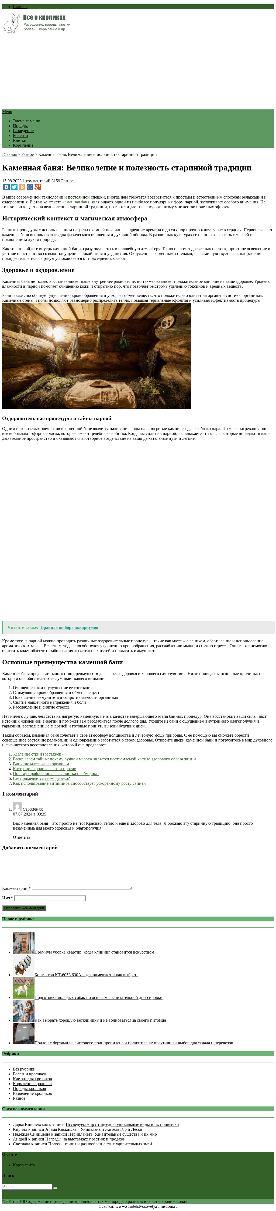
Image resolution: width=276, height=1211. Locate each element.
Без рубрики (24, 1069)
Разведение (23, 130)
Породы (20, 125)
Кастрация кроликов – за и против (44, 768)
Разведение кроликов (32, 1093)
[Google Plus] (37, 187)
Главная (20, 6)
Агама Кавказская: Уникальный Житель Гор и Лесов (93, 1129)
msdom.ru (169, 1206)
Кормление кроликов (32, 1083)
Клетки (19, 140)
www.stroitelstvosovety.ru (137, 1206)
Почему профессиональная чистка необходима (56, 773)
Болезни (20, 135)
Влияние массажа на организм (41, 764)
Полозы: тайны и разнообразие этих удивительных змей (100, 1144)
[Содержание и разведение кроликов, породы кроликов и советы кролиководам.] (36, 31)
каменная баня (76, 202)
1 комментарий (36, 181)
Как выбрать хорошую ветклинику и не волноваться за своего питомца (100, 1020)
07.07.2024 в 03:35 (29, 814)
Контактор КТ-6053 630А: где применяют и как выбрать (86, 974)
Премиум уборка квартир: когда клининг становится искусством (94, 952)
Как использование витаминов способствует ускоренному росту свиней (79, 783)
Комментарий (16, 888)
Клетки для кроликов (32, 1078)
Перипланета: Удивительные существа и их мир (112, 1134)
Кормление (23, 145)
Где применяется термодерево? (41, 778)
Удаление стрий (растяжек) (38, 754)
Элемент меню (26, 121)
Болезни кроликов (29, 1074)
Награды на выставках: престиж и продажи (85, 1139)
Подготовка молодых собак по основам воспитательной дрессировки (98, 997)
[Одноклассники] (22, 187)
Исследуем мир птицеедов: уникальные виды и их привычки (122, 1124)
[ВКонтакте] (6, 187)
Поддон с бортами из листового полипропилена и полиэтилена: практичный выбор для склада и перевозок (133, 1043)
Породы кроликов (29, 1088)
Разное (27, 154)
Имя (7, 897)
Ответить (21, 837)
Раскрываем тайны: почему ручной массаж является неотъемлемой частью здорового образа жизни (104, 759)
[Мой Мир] (30, 187)
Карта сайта (24, 1165)
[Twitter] (14, 187)
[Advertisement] (138, 71)
